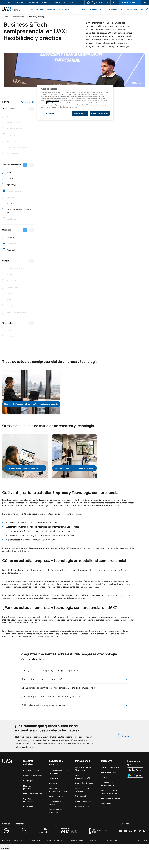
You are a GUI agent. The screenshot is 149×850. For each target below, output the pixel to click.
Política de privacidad (55, 840)
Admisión (145, 9)
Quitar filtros (27, 102)
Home (6, 17)
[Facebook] (120, 831)
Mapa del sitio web (109, 803)
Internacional (131, 9)
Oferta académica (18, 17)
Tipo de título (8, 323)
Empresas (45, 2)
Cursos (82, 9)
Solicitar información (129, 2)
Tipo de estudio (8, 108)
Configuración (49, 113)
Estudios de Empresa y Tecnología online (25, 468)
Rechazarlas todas (80, 113)
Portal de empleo (108, 772)
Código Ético (95, 840)
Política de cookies (76, 840)
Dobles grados (29, 781)
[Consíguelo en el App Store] (137, 769)
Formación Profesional (32, 794)
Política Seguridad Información (13, 840)
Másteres (51, 9)
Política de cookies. (53, 103)
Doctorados (64, 9)
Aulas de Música (82, 806)
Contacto (7, 2)
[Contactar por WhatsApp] (88, 2)
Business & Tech (56, 796)
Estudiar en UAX (96, 9)
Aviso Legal (36, 840)
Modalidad (13, 230)
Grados (39, 9)
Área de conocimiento (13, 164)
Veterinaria (53, 783)
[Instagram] (140, 831)
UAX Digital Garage (83, 801)
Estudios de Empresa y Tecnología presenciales (74, 468)
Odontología (54, 778)
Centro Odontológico (84, 783)
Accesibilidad (112, 840)
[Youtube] (125, 831)
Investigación (33, 2)
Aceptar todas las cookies (99, 113)
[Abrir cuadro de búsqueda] (114, 2)
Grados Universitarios (32, 775)
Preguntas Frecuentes (110, 798)
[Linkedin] (130, 831)
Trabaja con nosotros (110, 767)
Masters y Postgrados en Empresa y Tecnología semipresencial (31, 404)
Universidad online (31, 770)
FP (74, 9)
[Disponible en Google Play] (137, 775)
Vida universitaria (114, 9)
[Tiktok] (144, 831)
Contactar (126, 736)
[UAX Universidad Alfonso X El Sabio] (11, 9)
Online (30, 9)
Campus (5, 261)
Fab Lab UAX (80, 796)
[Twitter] (135, 831)
